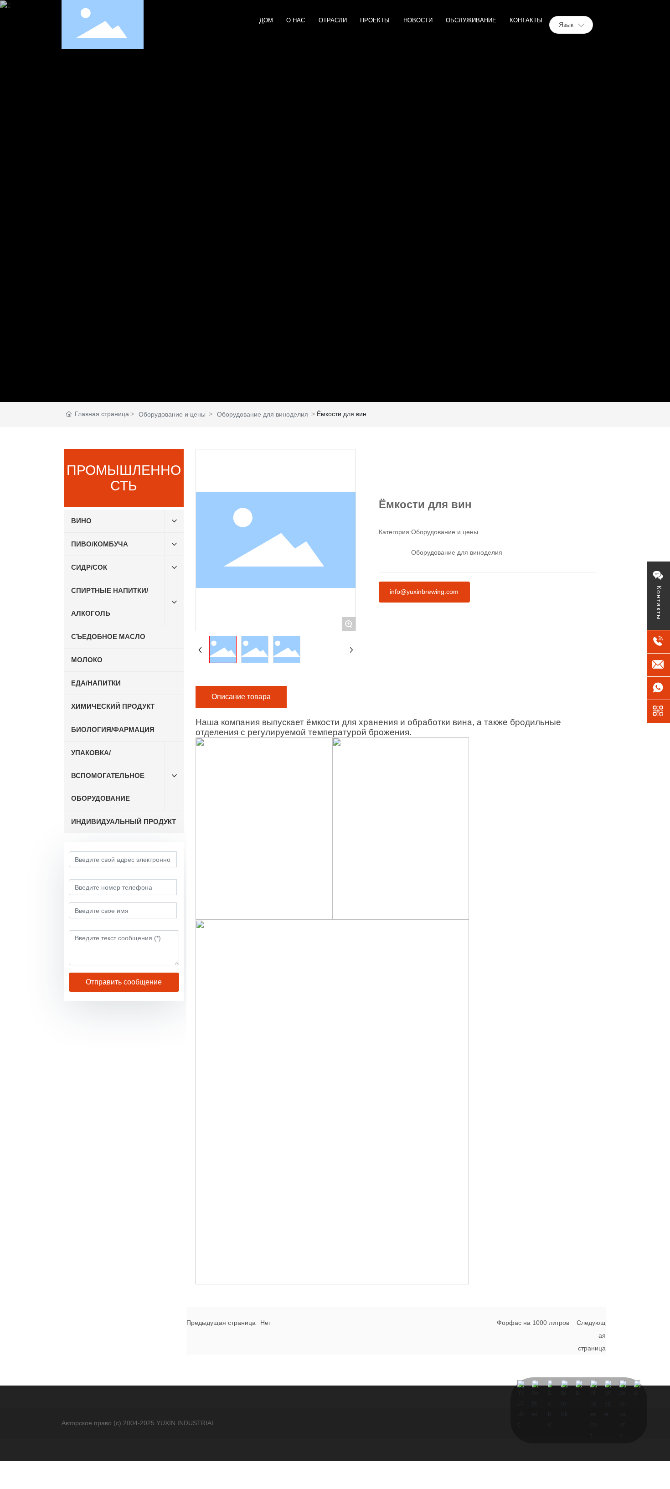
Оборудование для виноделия (262, 414)
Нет (265, 1322)
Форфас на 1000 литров (533, 1322)
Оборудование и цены (172, 414)
